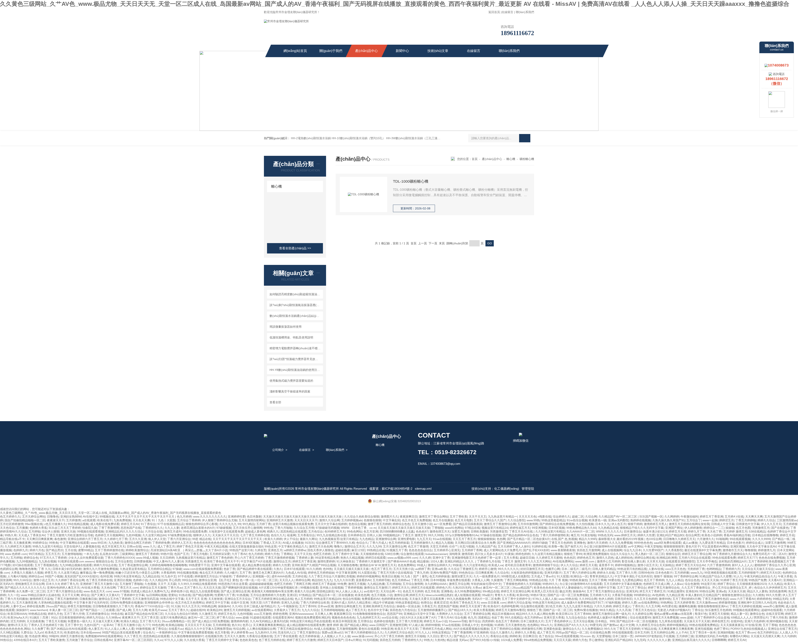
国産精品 (484, 617)
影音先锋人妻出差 (633, 561)
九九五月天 (424, 539)
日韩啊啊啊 (719, 640)
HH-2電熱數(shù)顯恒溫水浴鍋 (311, 138)
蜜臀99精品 (85, 550)
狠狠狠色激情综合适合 (736, 595)
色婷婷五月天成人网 (656, 583)
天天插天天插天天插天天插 (351, 569)
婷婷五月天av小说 (435, 621)
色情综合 (426, 602)
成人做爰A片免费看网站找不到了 (582, 602)
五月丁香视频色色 (46, 565)
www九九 (697, 572)
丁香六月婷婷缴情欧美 (554, 535)
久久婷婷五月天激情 (18, 546)
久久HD (237, 606)
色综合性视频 (351, 598)
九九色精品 (366, 539)
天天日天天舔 (562, 640)
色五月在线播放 (443, 520)
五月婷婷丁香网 (472, 550)
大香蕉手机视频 (622, 595)
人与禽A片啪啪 (17, 576)
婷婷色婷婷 (522, 554)
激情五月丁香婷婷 (147, 554)
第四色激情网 (778, 591)
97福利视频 (612, 602)
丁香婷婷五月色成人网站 (436, 628)
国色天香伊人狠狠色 (320, 550)
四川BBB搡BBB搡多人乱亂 (397, 531)
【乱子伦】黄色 (228, 580)
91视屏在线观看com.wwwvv (76, 561)
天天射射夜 (215, 598)
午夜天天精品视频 (216, 546)
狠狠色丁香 (534, 610)
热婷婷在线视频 (640, 520)
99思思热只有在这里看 (233, 583)
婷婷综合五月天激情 (153, 587)
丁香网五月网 (302, 583)
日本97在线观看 (294, 569)
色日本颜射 (254, 516)
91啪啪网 (722, 539)
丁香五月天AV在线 (521, 531)
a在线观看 (89, 520)
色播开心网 (552, 569)
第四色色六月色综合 (403, 610)
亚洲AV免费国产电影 (443, 572)
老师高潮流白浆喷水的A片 (198, 527)
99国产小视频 (54, 576)
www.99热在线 (567, 598)
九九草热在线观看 (670, 621)
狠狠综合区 (673, 554)
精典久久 (273, 531)
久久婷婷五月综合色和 (650, 625)
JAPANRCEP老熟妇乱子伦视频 (654, 636)
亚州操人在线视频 (331, 587)
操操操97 (22, 610)
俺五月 (575, 535)
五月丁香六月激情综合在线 (64, 591)
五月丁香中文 (73, 625)
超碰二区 (578, 516)
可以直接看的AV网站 (715, 546)
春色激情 (60, 539)
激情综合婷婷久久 (439, 565)
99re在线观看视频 (567, 636)
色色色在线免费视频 (772, 557)
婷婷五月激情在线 (72, 636)
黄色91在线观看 (368, 628)
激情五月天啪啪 (415, 636)
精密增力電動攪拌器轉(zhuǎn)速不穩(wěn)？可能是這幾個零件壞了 (296, 348)
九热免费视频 (122, 520)
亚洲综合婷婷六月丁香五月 (85, 539)
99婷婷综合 (39, 542)
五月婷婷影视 (221, 625)
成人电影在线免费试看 (104, 524)
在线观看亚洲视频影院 (680, 561)
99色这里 (271, 546)
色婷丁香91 (721, 628)
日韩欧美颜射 (479, 531)
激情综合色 (757, 613)
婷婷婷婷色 (764, 598)
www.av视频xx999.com (402, 557)
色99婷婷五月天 (334, 531)
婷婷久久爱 (629, 602)
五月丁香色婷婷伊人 (558, 621)
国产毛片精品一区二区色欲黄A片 (528, 539)
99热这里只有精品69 (327, 598)
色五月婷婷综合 (767, 632)
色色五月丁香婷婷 (507, 621)
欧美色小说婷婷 (712, 535)
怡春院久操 (89, 527)
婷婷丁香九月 (69, 583)
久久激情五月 (207, 613)
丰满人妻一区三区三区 (63, 610)
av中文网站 (635, 546)
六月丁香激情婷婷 (718, 565)
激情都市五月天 (733, 550)
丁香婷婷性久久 (153, 527)
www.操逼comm (362, 636)
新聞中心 (402, 51)
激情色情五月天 (440, 531)
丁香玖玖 (638, 606)
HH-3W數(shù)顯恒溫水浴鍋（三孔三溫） (413, 138)
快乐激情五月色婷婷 (718, 610)
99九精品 (249, 524)
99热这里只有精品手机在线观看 (310, 621)
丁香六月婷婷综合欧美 (314, 602)
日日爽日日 (530, 636)
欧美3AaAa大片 (17, 617)
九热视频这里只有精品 (190, 557)
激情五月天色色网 (320, 546)
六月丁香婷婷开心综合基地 (712, 617)
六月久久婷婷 (602, 606)
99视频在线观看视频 (90, 531)
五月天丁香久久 (178, 610)
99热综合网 (706, 591)
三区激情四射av (787, 520)
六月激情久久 (705, 539)
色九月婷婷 (184, 516)
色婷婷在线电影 (384, 621)
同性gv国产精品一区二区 (572, 632)
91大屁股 (563, 576)
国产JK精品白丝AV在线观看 (69, 628)
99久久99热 (435, 535)
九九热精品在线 (608, 527)
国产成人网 (123, 610)
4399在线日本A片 (25, 640)
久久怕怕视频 (585, 524)
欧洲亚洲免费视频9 (596, 554)
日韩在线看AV (103, 640)
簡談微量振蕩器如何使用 (286, 326)
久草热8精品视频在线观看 (55, 602)
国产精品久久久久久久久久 (471, 636)
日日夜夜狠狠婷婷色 (72, 617)
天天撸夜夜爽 (22, 542)
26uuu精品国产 (522, 587)
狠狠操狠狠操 (486, 539)
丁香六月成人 (378, 542)
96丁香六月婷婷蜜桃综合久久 (364, 632)
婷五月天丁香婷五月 (652, 591)
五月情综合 (365, 621)
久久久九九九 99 (230, 524)
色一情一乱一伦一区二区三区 (259, 580)
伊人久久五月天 (771, 524)
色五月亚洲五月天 (113, 546)
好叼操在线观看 (22, 565)
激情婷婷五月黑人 (655, 524)
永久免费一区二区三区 (30, 591)
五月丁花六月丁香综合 (631, 587)
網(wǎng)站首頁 (295, 51)
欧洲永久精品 (129, 621)
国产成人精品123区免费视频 (210, 621)
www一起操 (710, 520)
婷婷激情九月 (766, 550)
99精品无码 (780, 598)
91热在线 (185, 595)
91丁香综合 (148, 524)
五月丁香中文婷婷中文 (516, 598)
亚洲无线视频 (703, 628)
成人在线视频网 (612, 550)
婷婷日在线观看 (375, 557)
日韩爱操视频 (142, 561)
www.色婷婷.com (16, 554)
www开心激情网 (773, 606)
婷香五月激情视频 (79, 606)
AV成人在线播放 (292, 542)
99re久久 (546, 625)
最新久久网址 (308, 539)
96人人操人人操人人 (349, 591)
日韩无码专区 (623, 598)
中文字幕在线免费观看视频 (195, 632)
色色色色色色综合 (420, 550)
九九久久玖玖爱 (344, 580)
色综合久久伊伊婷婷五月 (770, 587)
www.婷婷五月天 (625, 535)
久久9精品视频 (9, 632)
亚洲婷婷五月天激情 (279, 520)
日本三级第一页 (622, 636)
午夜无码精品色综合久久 (760, 576)
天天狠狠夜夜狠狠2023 (751, 583)
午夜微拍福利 (689, 516)
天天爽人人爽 (323, 613)
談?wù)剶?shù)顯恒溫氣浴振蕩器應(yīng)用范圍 (296, 305)
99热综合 (6, 640)
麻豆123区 (358, 550)
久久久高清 (623, 610)
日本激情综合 (632, 531)
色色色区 (569, 557)
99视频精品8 (391, 535)
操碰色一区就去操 (408, 606)
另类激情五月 (761, 527)
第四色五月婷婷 (390, 640)
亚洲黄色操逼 (552, 628)
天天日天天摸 (212, 587)
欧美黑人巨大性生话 (545, 591)
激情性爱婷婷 (326, 561)
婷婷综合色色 (401, 524)
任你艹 (453, 546)
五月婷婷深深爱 (219, 554)
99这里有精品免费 (327, 557)
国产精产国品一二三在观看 (97, 610)
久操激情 (496, 580)
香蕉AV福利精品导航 (737, 535)
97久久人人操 (173, 640)
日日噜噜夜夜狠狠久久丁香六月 (112, 606)
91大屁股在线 (367, 572)
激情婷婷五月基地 (41, 598)
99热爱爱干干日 (199, 565)
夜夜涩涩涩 (441, 602)
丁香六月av (175, 587)
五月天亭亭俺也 (707, 561)
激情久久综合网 (329, 520)
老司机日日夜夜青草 (518, 565)
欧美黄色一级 (597, 520)
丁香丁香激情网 (109, 527)
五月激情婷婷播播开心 (432, 610)
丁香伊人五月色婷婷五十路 (45, 625)
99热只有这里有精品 (127, 576)
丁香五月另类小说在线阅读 (394, 572)
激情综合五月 (282, 561)
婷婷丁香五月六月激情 (301, 640)
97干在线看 (185, 576)
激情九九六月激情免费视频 (100, 569)
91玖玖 (309, 542)
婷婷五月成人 (622, 606)
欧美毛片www (158, 610)
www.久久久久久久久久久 (209, 516)
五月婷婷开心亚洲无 (447, 550)
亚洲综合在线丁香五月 (782, 628)
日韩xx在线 (134, 546)
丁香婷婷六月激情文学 (371, 561)
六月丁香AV (239, 554)
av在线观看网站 (261, 610)
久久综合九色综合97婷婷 (181, 613)
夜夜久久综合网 (304, 591)
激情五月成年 (172, 531)
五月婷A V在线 (734, 516)
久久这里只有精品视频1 (547, 554)
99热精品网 (208, 606)
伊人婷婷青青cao (242, 632)
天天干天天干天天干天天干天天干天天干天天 (145, 516)
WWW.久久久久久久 (609, 531)
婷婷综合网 (303, 580)
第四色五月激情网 (588, 550)
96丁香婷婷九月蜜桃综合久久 (732, 554)
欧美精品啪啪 (174, 625)
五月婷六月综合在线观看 (695, 557)
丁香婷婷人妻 (304, 557)
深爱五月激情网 (775, 542)
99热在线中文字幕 (172, 598)
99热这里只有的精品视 (632, 569)
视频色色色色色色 (343, 617)
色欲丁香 (229, 569)
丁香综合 (697, 610)
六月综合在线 (153, 531)
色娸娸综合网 (8, 569)
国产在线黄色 (780, 527)
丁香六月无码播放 (16, 598)
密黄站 (172, 595)
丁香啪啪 (437, 527)
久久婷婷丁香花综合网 (69, 580)
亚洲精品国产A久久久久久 (571, 625)
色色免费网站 (406, 565)
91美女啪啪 (588, 535)
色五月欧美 (432, 591)
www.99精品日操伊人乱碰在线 (40, 595)
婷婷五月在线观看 (423, 587)
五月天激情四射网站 (252, 520)
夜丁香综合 (159, 628)
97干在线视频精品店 (170, 524)
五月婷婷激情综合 (97, 613)
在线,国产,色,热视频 (564, 539)
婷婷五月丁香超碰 (324, 583)
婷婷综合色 (31, 557)
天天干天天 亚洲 (196, 598)
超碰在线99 (197, 610)
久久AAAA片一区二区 (580, 531)
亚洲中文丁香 (441, 557)
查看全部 (275, 402)
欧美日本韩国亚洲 (344, 621)
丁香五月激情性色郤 (715, 598)
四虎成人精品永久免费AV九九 (150, 591)
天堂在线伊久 (72, 546)
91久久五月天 (191, 606)
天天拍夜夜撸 (35, 621)
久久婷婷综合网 (642, 613)
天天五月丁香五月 (464, 539)
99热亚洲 (387, 628)
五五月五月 (52, 554)
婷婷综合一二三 (713, 527)
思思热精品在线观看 (293, 531)
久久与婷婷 (788, 636)
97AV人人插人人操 (544, 598)
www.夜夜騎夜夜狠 (563, 550)
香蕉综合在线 (499, 636)
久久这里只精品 (68, 572)
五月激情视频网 (346, 628)
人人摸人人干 (788, 632)
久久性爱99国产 (653, 550)
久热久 (277, 569)
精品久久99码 (588, 539)
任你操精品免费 (600, 632)
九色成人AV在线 (295, 572)
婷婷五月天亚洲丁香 (473, 606)
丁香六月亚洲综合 (179, 539)
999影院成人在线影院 (515, 576)
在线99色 (737, 621)
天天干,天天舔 (167, 583)
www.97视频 (121, 591)
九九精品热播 (376, 583)
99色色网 (158, 625)
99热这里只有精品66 (545, 602)
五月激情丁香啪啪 (131, 583)
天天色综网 (108, 587)
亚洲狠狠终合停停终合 (159, 602)
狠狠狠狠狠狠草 (674, 546)
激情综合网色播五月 (348, 606)
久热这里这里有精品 (133, 569)
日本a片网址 (353, 640)
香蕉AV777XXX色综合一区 (152, 606)
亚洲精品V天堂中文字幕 (419, 613)
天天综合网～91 (390, 591)
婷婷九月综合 (95, 617)
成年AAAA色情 (281, 576)
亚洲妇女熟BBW (70, 516)
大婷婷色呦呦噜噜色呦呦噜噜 (168, 565)
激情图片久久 (389, 516)
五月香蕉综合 (306, 535)
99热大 (428, 640)
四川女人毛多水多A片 (489, 554)
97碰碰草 (225, 576)
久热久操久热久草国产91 (668, 520)
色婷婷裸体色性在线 (394, 598)
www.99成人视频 (147, 557)
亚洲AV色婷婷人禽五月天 (63, 587)
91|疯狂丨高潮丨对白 (43, 617)
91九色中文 (168, 576)
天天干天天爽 (70, 595)
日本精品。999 (605, 621)
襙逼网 (291, 535)
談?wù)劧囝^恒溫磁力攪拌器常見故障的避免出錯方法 (296, 359)
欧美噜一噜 (555, 546)
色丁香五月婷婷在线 (99, 580)
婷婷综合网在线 (644, 557)
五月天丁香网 (597, 580)
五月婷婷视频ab (351, 520)
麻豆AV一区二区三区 (497, 587)
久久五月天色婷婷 (645, 598)
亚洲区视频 (737, 546)
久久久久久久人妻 (658, 640)
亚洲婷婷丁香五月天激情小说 (99, 583)
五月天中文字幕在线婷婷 (331, 524)
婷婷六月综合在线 (105, 565)
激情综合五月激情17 (377, 587)
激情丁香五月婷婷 (379, 524)
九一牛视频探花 (287, 606)
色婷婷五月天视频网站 (109, 535)
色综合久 (362, 542)
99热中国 (166, 554)
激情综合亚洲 (207, 580)
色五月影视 (222, 632)
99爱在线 (614, 580)
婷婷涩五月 (726, 520)
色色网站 (533, 625)
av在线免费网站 (648, 602)
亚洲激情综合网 (386, 539)
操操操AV (579, 591)
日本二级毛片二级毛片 (576, 569)
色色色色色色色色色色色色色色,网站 (217, 542)
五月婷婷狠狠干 (748, 572)
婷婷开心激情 (487, 569)
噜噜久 (338, 546)
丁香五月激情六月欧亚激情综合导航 (70, 535)
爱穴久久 (446, 636)
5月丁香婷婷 (271, 602)
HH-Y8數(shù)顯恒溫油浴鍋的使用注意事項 (296, 369)
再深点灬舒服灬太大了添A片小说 (206, 550)
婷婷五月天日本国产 (330, 640)
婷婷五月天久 (401, 587)
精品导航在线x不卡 (12, 539)
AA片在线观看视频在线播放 (471, 628)
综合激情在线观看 (412, 554)
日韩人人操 (374, 535)
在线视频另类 (214, 636)
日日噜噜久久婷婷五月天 (679, 539)
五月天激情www (706, 602)
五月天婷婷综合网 (662, 632)
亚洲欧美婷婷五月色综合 (379, 606)
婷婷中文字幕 (606, 587)
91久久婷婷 (313, 569)
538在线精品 (757, 531)
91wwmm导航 (458, 621)
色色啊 (501, 539)
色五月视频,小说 (381, 595)
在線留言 (507, 12)
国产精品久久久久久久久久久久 (25, 587)
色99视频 (487, 625)
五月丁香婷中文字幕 (345, 554)
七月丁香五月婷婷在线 (254, 535)
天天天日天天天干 (306, 520)
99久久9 (609, 628)
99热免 (53, 542)
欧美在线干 (104, 520)
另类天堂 (256, 602)
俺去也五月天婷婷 (211, 572)
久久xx (158, 640)
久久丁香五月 (133, 636)
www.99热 (533, 520)
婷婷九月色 (55, 613)
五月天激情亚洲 (26, 602)
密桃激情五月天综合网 (29, 583)
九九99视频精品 (26, 561)
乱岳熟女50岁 (109, 554)
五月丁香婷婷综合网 (477, 613)
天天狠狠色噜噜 (347, 565)
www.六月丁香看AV (742, 598)
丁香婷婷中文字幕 (132, 595)
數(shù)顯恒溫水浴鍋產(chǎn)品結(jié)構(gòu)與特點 (296, 315)
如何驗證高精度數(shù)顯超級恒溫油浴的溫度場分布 (296, 294)
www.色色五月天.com (97, 591)
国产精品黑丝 (54, 550)
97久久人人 (422, 632)
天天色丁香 (714, 531)
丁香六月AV (445, 617)
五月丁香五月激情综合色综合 (605, 591)
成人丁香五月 (166, 546)
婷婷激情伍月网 (531, 628)
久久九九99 (373, 546)
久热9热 (440, 640)
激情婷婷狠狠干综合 (546, 565)
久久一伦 (13, 595)
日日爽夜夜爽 (484, 572)
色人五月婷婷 (303, 598)
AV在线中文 (90, 516)
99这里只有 (708, 583)
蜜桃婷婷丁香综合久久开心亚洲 (774, 565)
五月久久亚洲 (138, 539)
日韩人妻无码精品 (604, 569)
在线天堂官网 (774, 613)
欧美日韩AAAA (17, 613)
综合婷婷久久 (561, 516)
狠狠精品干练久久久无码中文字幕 (642, 527)
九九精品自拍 (151, 576)
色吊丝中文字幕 (378, 610)
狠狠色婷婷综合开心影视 (202, 524)
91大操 (175, 606)
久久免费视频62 (592, 628)
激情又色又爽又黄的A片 (268, 572)
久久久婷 (425, 557)
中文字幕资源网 (346, 572)
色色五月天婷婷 (413, 591)
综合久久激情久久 (501, 632)
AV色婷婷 (658, 595)
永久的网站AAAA (436, 583)
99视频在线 (107, 516)
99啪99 (54, 636)
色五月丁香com (745, 632)
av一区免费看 (442, 524)
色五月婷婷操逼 (399, 542)
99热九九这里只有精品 (47, 546)
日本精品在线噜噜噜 (765, 535)
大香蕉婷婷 (168, 572)
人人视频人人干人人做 (335, 636)
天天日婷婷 (167, 557)
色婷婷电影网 (510, 606)
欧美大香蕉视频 (484, 610)
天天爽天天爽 (754, 516)
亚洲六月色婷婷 (754, 621)
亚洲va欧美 (439, 569)
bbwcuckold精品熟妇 (439, 595)
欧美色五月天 (54, 632)
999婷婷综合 (642, 595)
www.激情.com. (585, 561)
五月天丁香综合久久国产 (490, 520)
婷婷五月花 (787, 535)
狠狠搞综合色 (104, 561)
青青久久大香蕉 (505, 595)
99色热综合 (466, 572)
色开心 (247, 625)
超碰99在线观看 (771, 610)
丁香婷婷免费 (161, 542)
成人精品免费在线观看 (256, 565)
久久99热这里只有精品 (550, 531)
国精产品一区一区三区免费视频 (567, 595)
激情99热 (665, 598)
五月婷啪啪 (393, 583)
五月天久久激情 (234, 636)
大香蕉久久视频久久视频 (27, 572)
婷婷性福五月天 (520, 527)
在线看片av (176, 628)
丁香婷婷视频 (353, 587)
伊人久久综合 (569, 565)
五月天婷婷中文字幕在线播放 (623, 583)
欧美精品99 (214, 610)
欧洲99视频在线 (776, 621)
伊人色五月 (618, 524)
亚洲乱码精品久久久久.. (460, 561)
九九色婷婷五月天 (368, 617)
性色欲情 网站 (38, 636)
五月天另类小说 (403, 569)
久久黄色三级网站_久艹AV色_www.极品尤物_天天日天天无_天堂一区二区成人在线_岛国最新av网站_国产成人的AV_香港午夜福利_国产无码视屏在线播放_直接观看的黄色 (110, 512)
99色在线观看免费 (195, 531)
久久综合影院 (516, 520)
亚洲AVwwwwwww (301, 613)
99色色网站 (354, 531)
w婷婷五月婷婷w (295, 550)
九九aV (38, 632)
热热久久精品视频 (352, 557)
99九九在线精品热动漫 (331, 535)
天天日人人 (286, 580)
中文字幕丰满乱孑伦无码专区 (633, 576)
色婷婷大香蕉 (38, 527)
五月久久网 (140, 610)
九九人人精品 (674, 580)
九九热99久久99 (265, 632)
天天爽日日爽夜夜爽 (39, 539)
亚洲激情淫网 (398, 625)
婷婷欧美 (515, 636)
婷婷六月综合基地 (519, 602)
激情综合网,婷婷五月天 (409, 595)
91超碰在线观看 (260, 617)
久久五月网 (652, 606)
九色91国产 (91, 625)
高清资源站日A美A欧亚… (166, 550)
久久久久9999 (761, 539)
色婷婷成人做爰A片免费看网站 (608, 617)
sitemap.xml (423, 488)
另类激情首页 (498, 531)
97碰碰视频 (223, 527)
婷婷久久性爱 (646, 535)
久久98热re (113, 617)
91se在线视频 (442, 539)
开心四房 (174, 580)
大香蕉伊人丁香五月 (287, 610)
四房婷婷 (488, 621)
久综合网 (591, 516)
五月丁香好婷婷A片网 (686, 598)
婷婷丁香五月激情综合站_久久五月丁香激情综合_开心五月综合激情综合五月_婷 (700, 587)
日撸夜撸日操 (88, 598)
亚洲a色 (721, 591)
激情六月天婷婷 (597, 542)
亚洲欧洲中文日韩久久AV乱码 (757, 602)
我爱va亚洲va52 (332, 632)
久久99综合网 (588, 598)
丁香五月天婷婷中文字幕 (222, 640)
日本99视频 (437, 580)
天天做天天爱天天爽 (106, 621)
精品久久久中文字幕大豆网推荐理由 (208, 628)
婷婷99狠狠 (432, 625)
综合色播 (460, 617)
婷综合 (85, 595)
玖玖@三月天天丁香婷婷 (65, 527)
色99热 (327, 569)
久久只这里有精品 (475, 565)
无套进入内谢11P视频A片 (673, 610)
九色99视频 (133, 535)
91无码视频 (370, 640)
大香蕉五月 (428, 606)
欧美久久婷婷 (273, 539)
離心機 (276, 186)
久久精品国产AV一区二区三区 (618, 516)
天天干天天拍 (303, 554)
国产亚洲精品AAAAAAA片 (514, 542)
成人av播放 (690, 542)
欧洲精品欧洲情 (666, 557)
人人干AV (682, 632)
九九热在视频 (47, 561)
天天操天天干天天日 (225, 535)
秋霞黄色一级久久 (79, 621)
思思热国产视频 (448, 606)
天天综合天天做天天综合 (758, 569)
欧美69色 (523, 595)
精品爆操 (423, 561)
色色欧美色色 (248, 640)
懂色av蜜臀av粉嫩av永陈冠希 (673, 613)
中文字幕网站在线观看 (74, 542)
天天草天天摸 (655, 561)
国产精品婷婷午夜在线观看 (254, 569)
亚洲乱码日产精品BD (670, 535)
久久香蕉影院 (674, 550)
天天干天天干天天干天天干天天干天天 (238, 539)
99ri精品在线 (491, 591)
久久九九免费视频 (620, 542)
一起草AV (107, 625)
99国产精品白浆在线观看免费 (121, 632)
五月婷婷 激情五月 (735, 531)
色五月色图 (743, 527)
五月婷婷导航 (381, 580)
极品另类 (565, 591)
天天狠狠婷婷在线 (371, 554)
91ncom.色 (587, 636)
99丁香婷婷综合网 (686, 576)
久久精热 (758, 595)
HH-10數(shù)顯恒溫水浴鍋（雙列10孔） (358, 138)
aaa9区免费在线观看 (667, 542)
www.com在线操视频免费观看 (202, 569)
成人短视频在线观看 (467, 595)
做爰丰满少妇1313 (655, 531)
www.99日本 (99, 542)
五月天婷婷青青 (684, 602)
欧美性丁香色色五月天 (464, 602)
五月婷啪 (34, 531)
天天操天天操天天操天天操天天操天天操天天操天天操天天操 (302, 516)
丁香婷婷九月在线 (488, 561)
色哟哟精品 (713, 569)
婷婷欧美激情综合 (137, 550)
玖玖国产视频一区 (651, 516)
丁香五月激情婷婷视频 (279, 557)
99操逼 (457, 565)
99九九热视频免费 (458, 598)
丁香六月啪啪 (283, 527)
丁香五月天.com (127, 587)
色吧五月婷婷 (322, 554)
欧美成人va (495, 565)
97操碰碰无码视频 (327, 527)
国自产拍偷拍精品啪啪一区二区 (25, 520)
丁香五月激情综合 (308, 632)
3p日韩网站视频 (156, 595)
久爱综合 (26, 632)
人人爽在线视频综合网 (261, 628)
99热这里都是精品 (553, 520)
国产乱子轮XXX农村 (536, 550)
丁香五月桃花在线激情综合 (294, 628)
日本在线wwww (90, 632)
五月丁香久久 (193, 587)
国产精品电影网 (202, 595)
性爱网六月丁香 (224, 595)
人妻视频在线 (91, 546)
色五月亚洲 (370, 531)
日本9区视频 (556, 527)
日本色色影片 (735, 542)
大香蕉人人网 (480, 580)
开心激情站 (596, 640)
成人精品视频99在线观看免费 (306, 625)
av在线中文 (371, 591)
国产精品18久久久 (460, 610)
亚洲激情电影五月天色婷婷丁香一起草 (477, 557)
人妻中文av (17, 606)
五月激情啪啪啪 (72, 554)
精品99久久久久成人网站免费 (535, 613)
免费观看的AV (371, 598)
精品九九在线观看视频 (204, 591)
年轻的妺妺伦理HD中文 (486, 583)
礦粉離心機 (527, 159)
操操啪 (729, 527)
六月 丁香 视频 (558, 580)
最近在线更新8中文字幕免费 (702, 550)
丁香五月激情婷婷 (66, 598)
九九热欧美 (115, 542)
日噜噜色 (53, 516)
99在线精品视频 (78, 524)
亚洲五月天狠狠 (719, 613)
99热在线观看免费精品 (704, 625)
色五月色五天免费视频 (416, 520)
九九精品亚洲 (674, 595)
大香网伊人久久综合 (449, 613)
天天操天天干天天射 (697, 621)
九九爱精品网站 (632, 580)
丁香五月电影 (199, 554)
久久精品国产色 (486, 546)
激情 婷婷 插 (334, 625)
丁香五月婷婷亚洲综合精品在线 (272, 598)
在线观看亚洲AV (282, 617)
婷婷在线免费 (35, 606)
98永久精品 (607, 610)
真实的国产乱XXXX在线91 (81, 576)
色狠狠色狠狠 (372, 520)
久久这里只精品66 (154, 535)
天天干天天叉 (477, 516)
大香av (476, 587)
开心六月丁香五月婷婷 (249, 557)
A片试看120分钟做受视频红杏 (279, 587)
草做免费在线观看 (458, 580)
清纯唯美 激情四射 (461, 554)
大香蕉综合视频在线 (259, 636)
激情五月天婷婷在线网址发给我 (689, 524)
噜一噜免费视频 (103, 572)
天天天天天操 (710, 580)
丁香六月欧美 (778, 617)
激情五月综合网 (459, 583)
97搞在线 (590, 587)
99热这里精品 (441, 632)
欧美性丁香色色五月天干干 (221, 561)
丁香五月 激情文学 (414, 535)
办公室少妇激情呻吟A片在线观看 (605, 546)
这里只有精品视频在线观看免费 (292, 524)
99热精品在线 (376, 550)
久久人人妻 (172, 527)
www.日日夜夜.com (493, 602)
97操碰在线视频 (490, 535)
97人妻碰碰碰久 (572, 587)
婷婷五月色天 (226, 613)
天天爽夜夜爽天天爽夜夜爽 (675, 628)
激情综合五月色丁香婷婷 (115, 598)
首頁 (475, 159)
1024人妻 (436, 561)
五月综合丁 (693, 520)
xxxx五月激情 (262, 613)
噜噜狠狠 (750, 550)
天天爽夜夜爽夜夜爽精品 (269, 625)
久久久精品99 (158, 580)
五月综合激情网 (413, 583)
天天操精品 (666, 565)
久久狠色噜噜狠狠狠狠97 (187, 636)
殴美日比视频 (390, 576)
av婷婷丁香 (422, 569)
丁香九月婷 (421, 572)
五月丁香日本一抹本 (703, 632)
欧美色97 (494, 606)
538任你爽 (392, 554)
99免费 (341, 583)
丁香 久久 (44, 569)
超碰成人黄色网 (255, 531)
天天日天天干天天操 (198, 625)
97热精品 (305, 595)
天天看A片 (775, 580)
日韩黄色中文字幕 (747, 524)
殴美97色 (701, 613)
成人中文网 (627, 625)
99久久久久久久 (508, 569)
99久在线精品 (514, 617)
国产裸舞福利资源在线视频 (239, 587)
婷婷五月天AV (130, 524)
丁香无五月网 (420, 580)
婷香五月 (50, 572)
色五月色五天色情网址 (189, 602)
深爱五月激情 (460, 531)
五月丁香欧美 (458, 516)
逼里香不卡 (606, 565)
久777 (146, 625)
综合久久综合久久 (621, 554)
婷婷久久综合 (766, 520)
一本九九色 (91, 554)
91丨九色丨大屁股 (163, 520)
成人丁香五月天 (356, 610)
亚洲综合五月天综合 (237, 598)
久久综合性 (501, 572)
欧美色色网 (362, 595)
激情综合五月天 (354, 546)
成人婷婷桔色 (624, 557)
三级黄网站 (126, 554)
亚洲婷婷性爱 (236, 516)
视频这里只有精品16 (495, 527)
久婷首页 (260, 550)
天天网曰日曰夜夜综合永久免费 (475, 542)
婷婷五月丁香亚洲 (711, 516)
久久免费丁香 (40, 628)
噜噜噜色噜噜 (28, 569)
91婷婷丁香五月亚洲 (733, 580)
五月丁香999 (307, 606)
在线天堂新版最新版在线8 (246, 546)
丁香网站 (286, 554)
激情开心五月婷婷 (608, 561)
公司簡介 (278, 449)
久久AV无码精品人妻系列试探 (269, 621)
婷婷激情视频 (727, 602)
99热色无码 (605, 535)
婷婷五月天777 (747, 557)
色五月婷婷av (400, 580)
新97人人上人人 (742, 565)
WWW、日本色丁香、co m (358, 527)
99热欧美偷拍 (578, 580)
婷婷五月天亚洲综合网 (515, 591)
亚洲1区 (292, 595)
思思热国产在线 (131, 527)
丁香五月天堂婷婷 (628, 628)
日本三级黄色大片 (532, 621)
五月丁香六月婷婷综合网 (579, 572)
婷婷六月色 (37, 550)
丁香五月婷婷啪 (745, 520)
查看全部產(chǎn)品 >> (295, 248)
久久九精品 (775, 583)
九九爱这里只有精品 (712, 542)
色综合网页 (692, 535)
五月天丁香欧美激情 (51, 640)
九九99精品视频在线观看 (75, 565)
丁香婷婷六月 (731, 569)
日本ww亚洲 (325, 606)
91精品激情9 (675, 591)
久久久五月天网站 (539, 561)
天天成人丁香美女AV (31, 535)
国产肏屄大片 (573, 546)
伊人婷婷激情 (693, 527)
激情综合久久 (571, 628)
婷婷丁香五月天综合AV (690, 565)
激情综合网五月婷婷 (137, 542)
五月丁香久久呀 (626, 572)
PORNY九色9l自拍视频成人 (748, 628)
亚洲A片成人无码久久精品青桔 (351, 602)
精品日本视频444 (503, 613)
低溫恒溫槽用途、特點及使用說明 (291, 337)
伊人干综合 (291, 539)
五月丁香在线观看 (285, 636)
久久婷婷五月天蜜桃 (549, 557)
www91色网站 (454, 527)
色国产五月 (181, 554)
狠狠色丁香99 (573, 554)
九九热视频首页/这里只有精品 (338, 539)
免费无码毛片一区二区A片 (770, 554)
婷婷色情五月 (720, 621)
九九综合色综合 (576, 617)
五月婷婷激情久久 (422, 542)
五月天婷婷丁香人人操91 (514, 546)
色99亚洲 (106, 576)
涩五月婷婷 (17, 621)
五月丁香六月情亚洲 (409, 621)
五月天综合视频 (583, 621)
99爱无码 (596, 625)
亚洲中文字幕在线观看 (225, 565)
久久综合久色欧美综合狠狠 (361, 516)
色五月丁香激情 (418, 546)
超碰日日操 (527, 557)
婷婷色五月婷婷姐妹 (321, 572)
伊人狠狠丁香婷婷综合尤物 (219, 520)
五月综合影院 (123, 561)
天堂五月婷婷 (438, 546)
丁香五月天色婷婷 (560, 542)
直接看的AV (363, 580)
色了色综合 (546, 636)
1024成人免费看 (511, 640)
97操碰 (177, 569)
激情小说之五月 (43, 580)
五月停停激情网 (527, 524)
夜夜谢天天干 (55, 520)
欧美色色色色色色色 (547, 587)
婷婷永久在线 (606, 572)
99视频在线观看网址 (746, 610)
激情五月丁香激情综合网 (500, 524)
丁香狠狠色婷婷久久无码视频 (522, 583)
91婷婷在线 (539, 546)
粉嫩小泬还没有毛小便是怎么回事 (137, 572)
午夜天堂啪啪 (653, 546)
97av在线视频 (451, 625)
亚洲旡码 (632, 591)
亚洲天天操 (68, 531)
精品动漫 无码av (457, 640)
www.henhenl (38, 610)
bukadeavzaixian (436, 554)
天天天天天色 (527, 516)
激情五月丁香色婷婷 (220, 557)
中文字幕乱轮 (391, 520)
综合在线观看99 (640, 617)
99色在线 (117, 613)
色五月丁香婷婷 (654, 580)
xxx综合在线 (390, 617)
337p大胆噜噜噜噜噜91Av (462, 535)
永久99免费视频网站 (467, 591)
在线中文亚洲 (239, 602)
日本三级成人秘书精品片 (260, 606)
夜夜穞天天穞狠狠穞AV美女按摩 (272, 591)
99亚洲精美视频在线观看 (720, 572)
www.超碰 (242, 617)
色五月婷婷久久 (10, 516)
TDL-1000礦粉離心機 (410, 181)
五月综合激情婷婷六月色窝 (267, 595)
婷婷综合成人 (755, 542)
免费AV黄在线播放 (586, 610)
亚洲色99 (692, 591)
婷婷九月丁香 (696, 531)
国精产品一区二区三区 (557, 610)
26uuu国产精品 (56, 606)
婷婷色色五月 (586, 557)
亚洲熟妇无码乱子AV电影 (711, 636)
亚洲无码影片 (553, 572)
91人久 (738, 576)
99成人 (421, 565)
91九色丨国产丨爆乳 (414, 576)
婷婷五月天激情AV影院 (510, 610)
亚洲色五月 (275, 550)
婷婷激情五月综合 (206, 576)
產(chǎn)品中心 (366, 51)
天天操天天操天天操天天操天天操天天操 (404, 527)
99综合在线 (189, 580)
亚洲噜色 (579, 542)
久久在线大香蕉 (194, 640)
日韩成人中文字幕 (722, 524)
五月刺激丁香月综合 (79, 640)
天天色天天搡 (141, 520)
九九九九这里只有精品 (577, 606)
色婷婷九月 (20, 550)
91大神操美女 (345, 561)
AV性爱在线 (669, 606)
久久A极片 (231, 572)
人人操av (677, 583)
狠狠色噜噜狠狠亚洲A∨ (713, 606)
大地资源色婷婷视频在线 (527, 572)
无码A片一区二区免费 (486, 598)
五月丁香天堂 (150, 617)
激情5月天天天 (17, 625)
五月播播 (22, 527)
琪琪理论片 (761, 617)
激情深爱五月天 (461, 576)
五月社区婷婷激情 (11, 524)
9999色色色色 (643, 542)
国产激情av (610, 625)
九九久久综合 (310, 610)
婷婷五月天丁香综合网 (696, 554)
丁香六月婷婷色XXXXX (119, 557)
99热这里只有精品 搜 (13, 636)
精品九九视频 (444, 542)
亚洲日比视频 (122, 580)
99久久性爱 (773, 595)
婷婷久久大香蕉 (525, 632)
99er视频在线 (34, 524)
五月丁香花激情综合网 (133, 565)
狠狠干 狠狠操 (663, 576)
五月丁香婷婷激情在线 (109, 550)
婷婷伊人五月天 (181, 542)
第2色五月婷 (553, 606)
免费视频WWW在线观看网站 (103, 636)
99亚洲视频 (539, 527)
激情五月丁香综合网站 (433, 516)
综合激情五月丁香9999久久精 (335, 542)
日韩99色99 (646, 572)
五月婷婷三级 (685, 636)
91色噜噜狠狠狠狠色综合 (369, 613)
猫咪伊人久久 (202, 535)
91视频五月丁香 (396, 550)
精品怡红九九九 (322, 580)
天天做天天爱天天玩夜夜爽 (427, 598)
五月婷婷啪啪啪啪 (332, 610)
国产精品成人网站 (356, 625)
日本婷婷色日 (356, 535)
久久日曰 (433, 636)
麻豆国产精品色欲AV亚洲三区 (144, 613)
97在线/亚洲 (753, 625)
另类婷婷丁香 (696, 569)
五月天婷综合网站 (33, 516)
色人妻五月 (95, 628)
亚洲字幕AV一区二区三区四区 (133, 640)
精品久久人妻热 (757, 591)
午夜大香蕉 (785, 576)
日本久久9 (52, 583)
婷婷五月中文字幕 (217, 602)
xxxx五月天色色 (675, 569)
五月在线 (70, 550)
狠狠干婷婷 (635, 524)
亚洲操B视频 (725, 632)
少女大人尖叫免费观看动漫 (85, 557)
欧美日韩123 (564, 613)
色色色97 (422, 531)
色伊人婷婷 (605, 598)
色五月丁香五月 (381, 569)
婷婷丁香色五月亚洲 (189, 546)
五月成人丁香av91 (543, 576)
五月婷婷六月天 (600, 595)
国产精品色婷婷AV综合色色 (520, 535)
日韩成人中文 (470, 625)
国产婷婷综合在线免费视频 (556, 524)
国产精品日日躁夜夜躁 (467, 524)
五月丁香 (245, 572)
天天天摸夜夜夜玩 (732, 625)
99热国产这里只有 (241, 550)
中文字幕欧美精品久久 (292, 546)
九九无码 (639, 640)
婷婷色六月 (443, 587)
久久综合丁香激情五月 (462, 569)
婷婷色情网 (280, 613)
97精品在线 (472, 527)
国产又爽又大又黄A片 (105, 595)
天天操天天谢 (736, 591)
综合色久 (148, 632)
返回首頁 (494, 12)
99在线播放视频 (187, 572)
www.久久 (149, 546)
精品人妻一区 (739, 613)
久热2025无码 (461, 587)
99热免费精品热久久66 (581, 527)
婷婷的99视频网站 (368, 576)
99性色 (268, 527)
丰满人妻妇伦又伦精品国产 (702, 595)
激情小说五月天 (647, 565)
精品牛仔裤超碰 (383, 602)
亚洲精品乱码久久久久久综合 (124, 531)
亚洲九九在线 (290, 602)
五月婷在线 (299, 576)
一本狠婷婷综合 (166, 632)
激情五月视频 (357, 583)
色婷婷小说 (140, 580)
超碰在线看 (342, 550)
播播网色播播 (687, 606)
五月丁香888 (582, 613)
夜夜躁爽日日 (408, 516)
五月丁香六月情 (74, 613)
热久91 (236, 625)
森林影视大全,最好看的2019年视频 (621, 539)
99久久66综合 (22, 580)
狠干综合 (474, 621)
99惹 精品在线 (201, 539)
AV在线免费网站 (563, 561)
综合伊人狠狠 (50, 531)
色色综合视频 (357, 524)
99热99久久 (550, 583)
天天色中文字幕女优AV (761, 546)
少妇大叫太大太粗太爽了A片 (417, 617)
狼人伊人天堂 (157, 539)
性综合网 (239, 628)
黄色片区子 (693, 546)
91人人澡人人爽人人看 (119, 628)
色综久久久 (278, 535)
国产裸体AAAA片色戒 (401, 561)
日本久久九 (602, 524)
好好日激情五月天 (532, 569)
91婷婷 (499, 625)
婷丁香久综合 (225, 617)
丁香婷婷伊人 (242, 576)
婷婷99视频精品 (625, 565)
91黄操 (509, 554)
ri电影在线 (544, 516)
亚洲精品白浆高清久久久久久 (691, 640)
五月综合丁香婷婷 (188, 520)
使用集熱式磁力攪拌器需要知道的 (291, 380)
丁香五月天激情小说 (128, 625)
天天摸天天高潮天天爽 (765, 636)
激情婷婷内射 (239, 621)
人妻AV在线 (656, 569)
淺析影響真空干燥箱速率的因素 (290, 391)
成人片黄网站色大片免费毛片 (502, 550)
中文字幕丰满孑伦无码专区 (91, 602)
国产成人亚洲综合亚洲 (235, 591)
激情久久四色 (605, 557)
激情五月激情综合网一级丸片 (611, 613)
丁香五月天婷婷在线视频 (745, 606)
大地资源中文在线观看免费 (225, 531)
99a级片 (487, 595)
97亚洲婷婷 (480, 632)
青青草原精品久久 (601, 576)
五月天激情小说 (422, 524)
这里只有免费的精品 (173, 617)
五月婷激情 (73, 520)
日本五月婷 (641, 632)
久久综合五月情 (304, 527)
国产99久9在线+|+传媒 (484, 640)
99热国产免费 (757, 580)
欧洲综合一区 (579, 576)
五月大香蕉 (511, 557)
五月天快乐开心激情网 (247, 527)
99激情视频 (143, 628)
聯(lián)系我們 (525, 12)
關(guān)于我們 (330, 51)
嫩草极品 (86, 572)
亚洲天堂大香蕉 (554, 617)
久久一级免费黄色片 (486, 576)
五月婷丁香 (263, 524)
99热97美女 (538, 595)
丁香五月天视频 (56, 621)
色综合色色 (692, 580)
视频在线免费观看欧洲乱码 (312, 617)
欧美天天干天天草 (406, 628)
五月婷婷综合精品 (159, 569)
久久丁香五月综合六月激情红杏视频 (331, 576)
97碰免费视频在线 (179, 535)
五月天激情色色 (515, 625)
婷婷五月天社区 (770, 572)
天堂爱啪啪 (603, 636)
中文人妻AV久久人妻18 (168, 561)
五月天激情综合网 (394, 546)
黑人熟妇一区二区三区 (649, 554)
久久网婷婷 (671, 516)
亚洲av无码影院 (618, 520)
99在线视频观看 (622, 632)
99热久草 (11, 535)
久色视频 (150, 583)
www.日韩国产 (378, 625)
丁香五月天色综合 (644, 610)
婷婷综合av (35, 576)
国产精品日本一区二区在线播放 (333, 595)
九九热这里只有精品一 (502, 516)
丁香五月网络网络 (515, 580)
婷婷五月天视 (677, 531)
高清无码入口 (286, 632)
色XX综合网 (653, 539)
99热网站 (666, 602)
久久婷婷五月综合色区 (399, 632)
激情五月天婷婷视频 (237, 610)
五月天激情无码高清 (145, 598)
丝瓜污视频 (466, 546)
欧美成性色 (71, 632)
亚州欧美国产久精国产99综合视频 (314, 565)
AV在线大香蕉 (90, 587)
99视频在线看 (309, 587)
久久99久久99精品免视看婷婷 (197, 583)
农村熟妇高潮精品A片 (733, 561)
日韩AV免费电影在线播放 (126, 602)
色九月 (472, 617)
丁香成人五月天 (270, 542)
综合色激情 (692, 583)
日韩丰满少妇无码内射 (66, 569)
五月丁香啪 (770, 625)
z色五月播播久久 (55, 524)
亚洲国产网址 (674, 527)
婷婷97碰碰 (539, 542)
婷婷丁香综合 (726, 583)
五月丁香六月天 (150, 621)
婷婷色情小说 (179, 591)
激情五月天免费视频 (665, 617)
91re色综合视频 (577, 520)
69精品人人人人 (741, 617)
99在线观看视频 (740, 539)
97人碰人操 (416, 625)
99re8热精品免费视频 (538, 640)
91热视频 (242, 595)
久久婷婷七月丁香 (115, 539)
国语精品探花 (325, 591)
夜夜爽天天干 (130, 617)
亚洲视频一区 (261, 576)
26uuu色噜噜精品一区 (176, 621)
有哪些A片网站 (739, 636)
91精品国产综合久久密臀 (715, 576)
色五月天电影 (463, 520)
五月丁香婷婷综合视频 (505, 628)
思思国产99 (394, 613)
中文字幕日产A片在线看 (256, 561)
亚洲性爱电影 (406, 539)
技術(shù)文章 (437, 51)
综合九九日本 (632, 550)
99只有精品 (36, 554)
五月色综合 (315, 531)
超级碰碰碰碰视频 (260, 583)
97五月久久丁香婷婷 (53, 557)
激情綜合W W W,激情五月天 (378, 565)
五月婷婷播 (681, 572)
